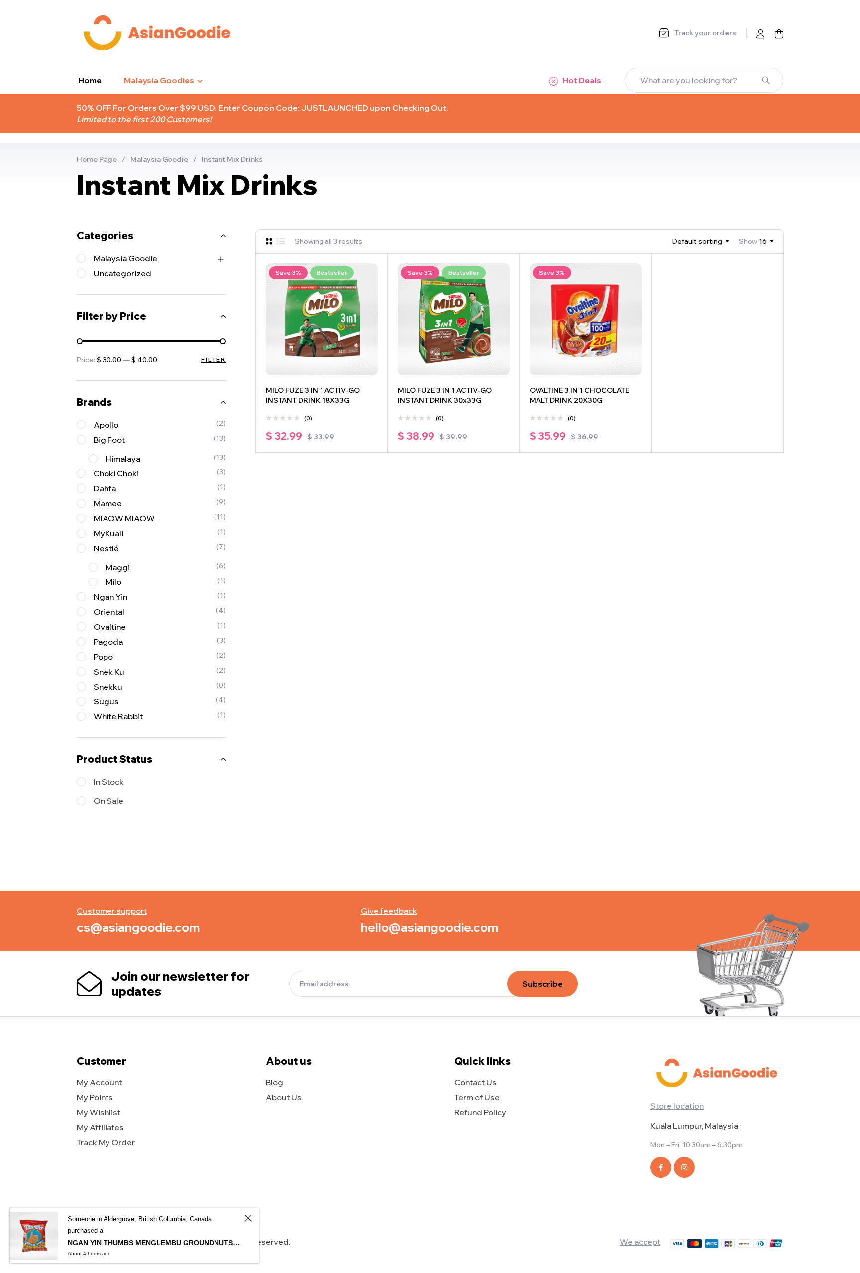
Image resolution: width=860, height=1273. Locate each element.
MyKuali (108, 533)
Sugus (106, 701)
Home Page (97, 159)
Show (748, 241)
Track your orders (705, 32)
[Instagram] (684, 1167)
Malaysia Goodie (159, 159)
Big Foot (109, 440)
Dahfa (105, 488)
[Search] (766, 80)
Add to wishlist (368, 273)
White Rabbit (118, 716)
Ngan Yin (110, 597)
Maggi (118, 567)
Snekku (108, 687)
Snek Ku (109, 672)
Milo (113, 582)
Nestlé (106, 548)
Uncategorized (122, 273)
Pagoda (108, 642)
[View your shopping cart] (779, 34)
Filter (213, 359)
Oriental (109, 612)
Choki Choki (116, 473)
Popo (103, 657)
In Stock (109, 782)
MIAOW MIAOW (124, 518)
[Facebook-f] (660, 1167)
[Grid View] (269, 241)
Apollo (106, 425)
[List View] (280, 241)
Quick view (368, 296)
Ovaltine (110, 627)
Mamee (108, 503)
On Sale (108, 801)
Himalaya (123, 458)
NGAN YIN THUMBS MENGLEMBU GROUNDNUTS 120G (154, 1243)
